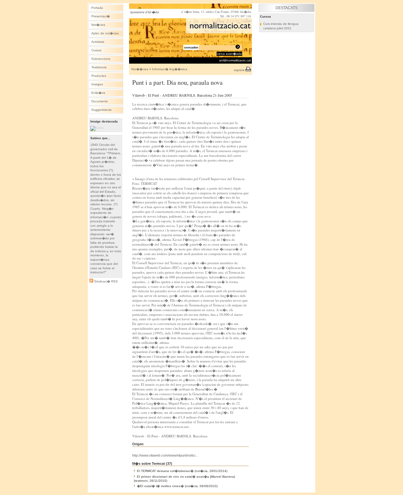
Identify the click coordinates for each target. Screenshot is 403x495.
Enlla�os (98, 92)
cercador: (191, 47)
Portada (97, 7)
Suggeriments (101, 109)
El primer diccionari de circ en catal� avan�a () (186, 476)
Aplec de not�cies (105, 33)
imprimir (240, 70)
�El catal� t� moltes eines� (160, 486)
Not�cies (98, 24)
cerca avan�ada (229, 53)
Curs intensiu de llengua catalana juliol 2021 (280, 26)
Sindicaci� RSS (105, 281)
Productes (98, 75)
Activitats (97, 41)
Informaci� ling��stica (169, 69)
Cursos (96, 50)
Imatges (97, 84)
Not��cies (139, 69)
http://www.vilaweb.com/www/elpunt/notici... (165, 455)
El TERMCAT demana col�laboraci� (165, 471)
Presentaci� (100, 16)
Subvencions (100, 58)
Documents (99, 101)
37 (169, 463)
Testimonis (98, 67)
